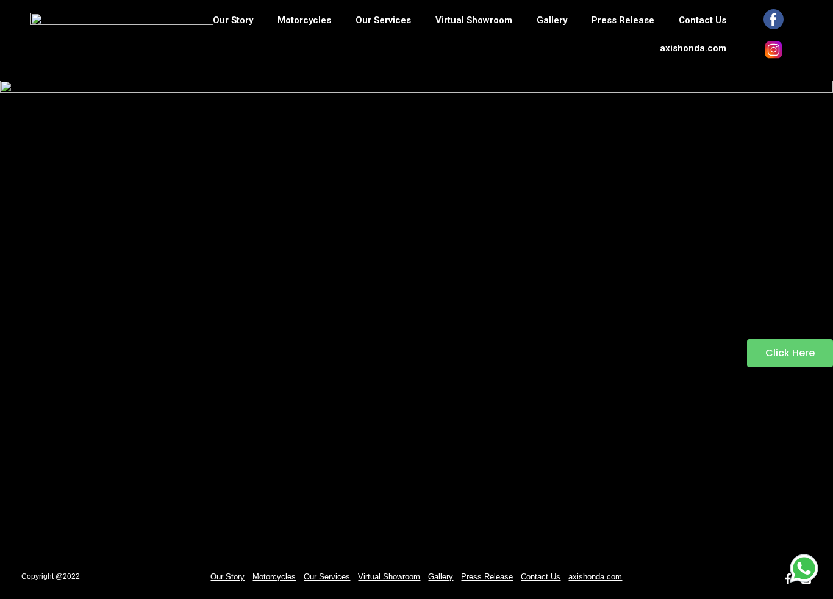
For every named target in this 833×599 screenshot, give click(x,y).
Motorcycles (304, 20)
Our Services (383, 20)
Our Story (233, 20)
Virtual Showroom (473, 20)
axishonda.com (693, 48)
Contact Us (702, 20)
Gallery (552, 20)
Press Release (623, 20)
